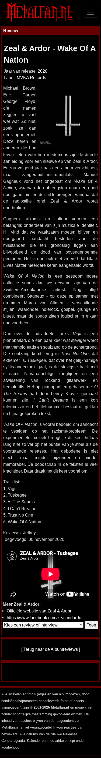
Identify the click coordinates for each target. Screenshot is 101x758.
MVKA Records (31, 77)
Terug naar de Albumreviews (50, 649)
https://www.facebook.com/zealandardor (45, 617)
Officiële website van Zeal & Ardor (39, 610)
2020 (42, 71)
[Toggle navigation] (90, 12)
